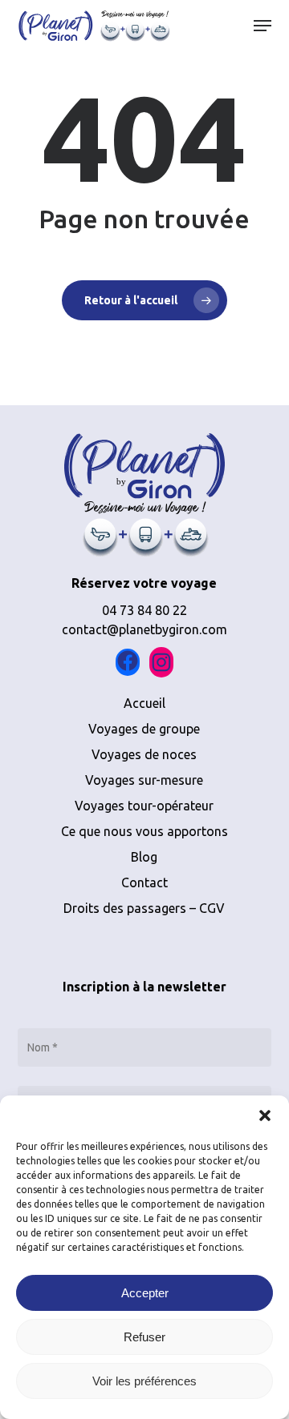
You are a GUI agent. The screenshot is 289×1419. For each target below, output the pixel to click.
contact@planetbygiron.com (144, 629)
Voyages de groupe (144, 729)
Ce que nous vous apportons (144, 831)
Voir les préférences (144, 1381)
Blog (144, 857)
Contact (144, 882)
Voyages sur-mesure (144, 780)
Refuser (144, 1337)
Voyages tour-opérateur (144, 805)
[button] (265, 1115)
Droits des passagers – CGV (144, 908)
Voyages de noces (144, 754)
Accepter (145, 1293)
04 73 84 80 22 (144, 610)
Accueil (144, 703)
